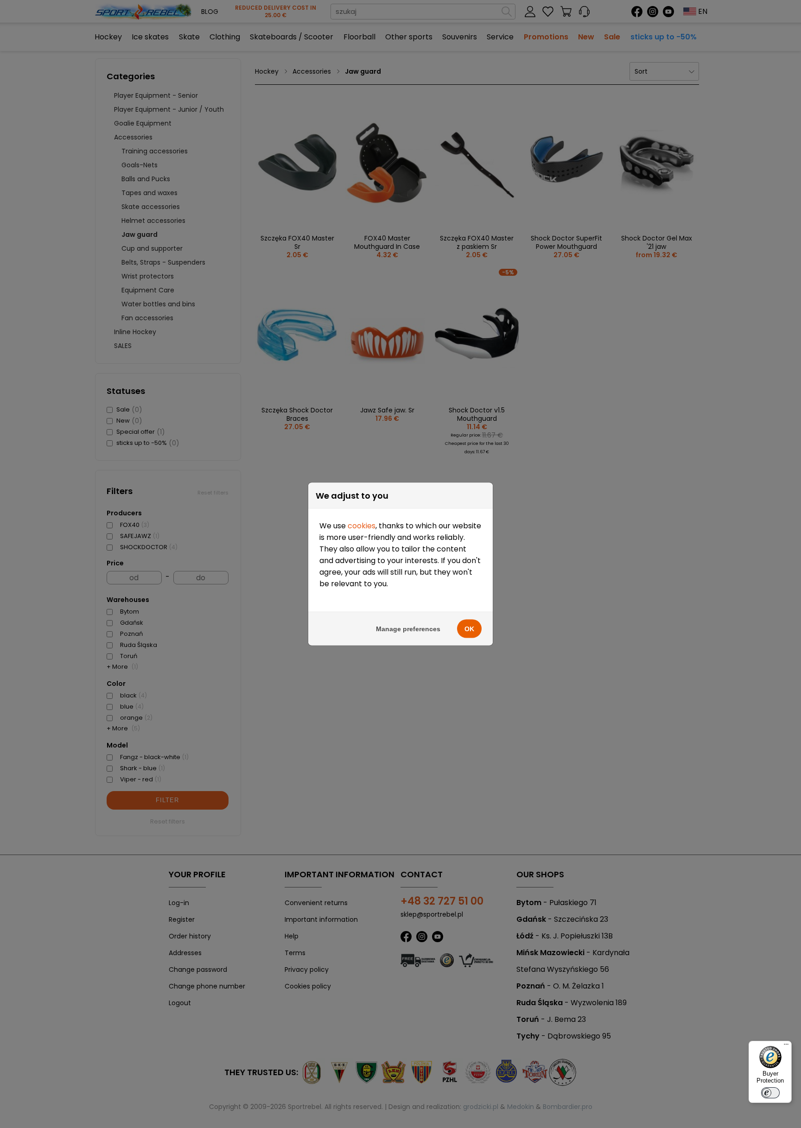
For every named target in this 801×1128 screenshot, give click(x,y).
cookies (361, 525)
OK (469, 629)
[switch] (770, 1092)
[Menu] (786, 1046)
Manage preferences (408, 629)
